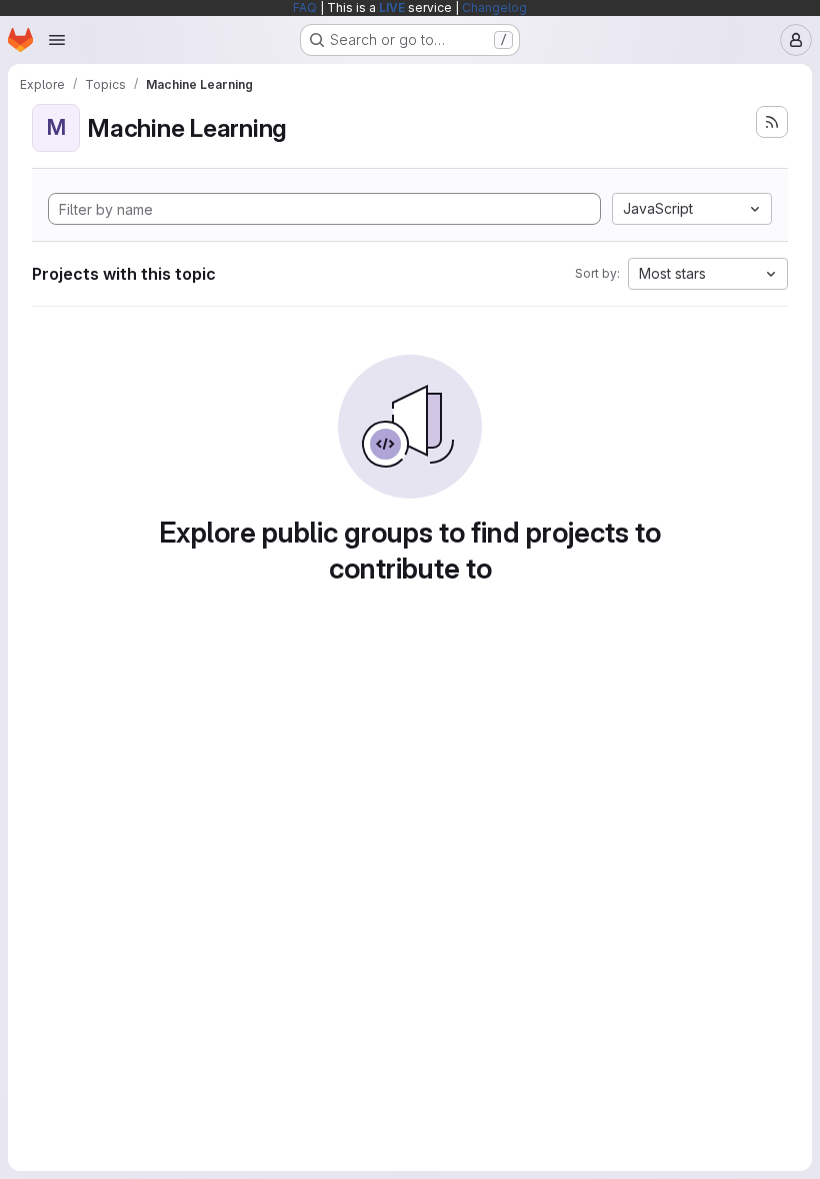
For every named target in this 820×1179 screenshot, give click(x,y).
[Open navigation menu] (57, 40)
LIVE (392, 7)
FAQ (305, 7)
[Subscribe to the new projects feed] (772, 122)
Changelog (494, 7)
